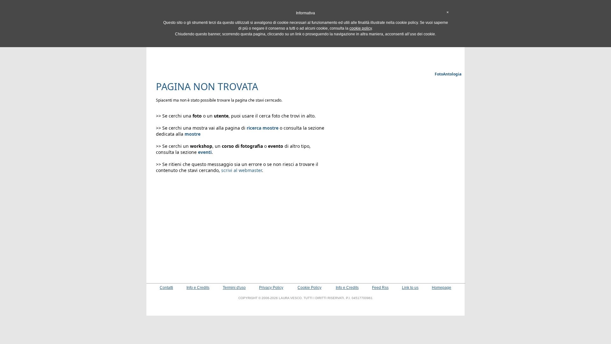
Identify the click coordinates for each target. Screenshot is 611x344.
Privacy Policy (271, 287)
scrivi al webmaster (241, 170)
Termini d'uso (234, 287)
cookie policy (360, 28)
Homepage (441, 287)
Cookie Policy (309, 287)
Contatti (166, 287)
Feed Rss (380, 287)
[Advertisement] (305, 55)
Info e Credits (197, 287)
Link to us (410, 287)
